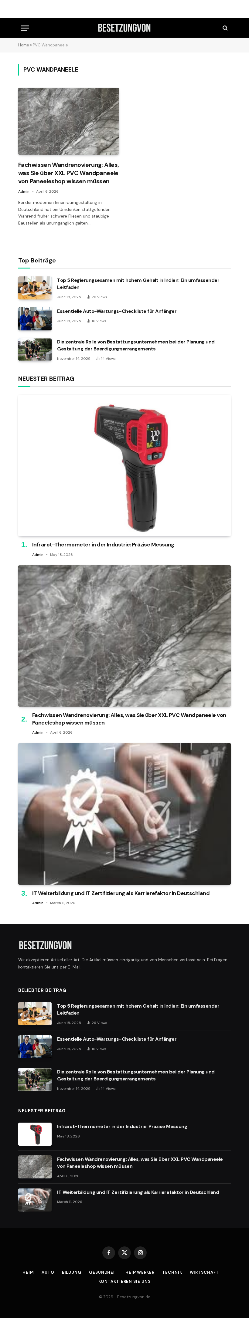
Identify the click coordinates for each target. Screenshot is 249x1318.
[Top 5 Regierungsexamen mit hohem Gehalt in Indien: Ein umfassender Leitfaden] (35, 287)
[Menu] (25, 28)
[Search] (224, 28)
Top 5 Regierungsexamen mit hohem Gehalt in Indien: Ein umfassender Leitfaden (138, 283)
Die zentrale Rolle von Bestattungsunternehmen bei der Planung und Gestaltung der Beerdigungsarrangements (136, 345)
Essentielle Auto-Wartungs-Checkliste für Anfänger (116, 311)
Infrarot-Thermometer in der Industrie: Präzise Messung (103, 544)
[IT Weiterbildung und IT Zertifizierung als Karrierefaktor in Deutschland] (124, 814)
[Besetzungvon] (124, 28)
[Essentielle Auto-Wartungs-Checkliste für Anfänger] (35, 318)
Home (23, 45)
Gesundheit (103, 1272)
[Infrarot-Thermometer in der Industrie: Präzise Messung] (124, 465)
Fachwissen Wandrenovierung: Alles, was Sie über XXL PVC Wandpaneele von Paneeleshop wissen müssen (68, 173)
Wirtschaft (204, 1272)
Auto (48, 1272)
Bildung (71, 1272)
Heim (28, 1272)
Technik (172, 1272)
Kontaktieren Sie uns (124, 1281)
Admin (23, 191)
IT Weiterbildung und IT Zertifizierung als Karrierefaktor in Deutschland (121, 893)
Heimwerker (140, 1272)
